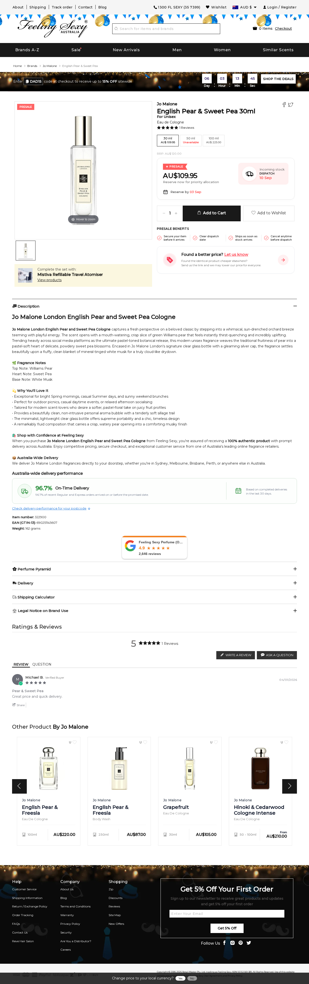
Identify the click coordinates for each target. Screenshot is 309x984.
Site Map (115, 915)
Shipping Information (27, 898)
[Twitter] (291, 105)
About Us (66, 889)
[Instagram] (232, 943)
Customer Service (24, 889)
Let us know (236, 254)
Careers (65, 949)
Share (20, 705)
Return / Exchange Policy (29, 906)
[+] (176, 213)
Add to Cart (213, 213)
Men (177, 50)
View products (49, 280)
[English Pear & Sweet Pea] (25, 250)
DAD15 (36, 81)
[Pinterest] (241, 943)
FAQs (16, 924)
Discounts (115, 898)
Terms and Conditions (75, 906)
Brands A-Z (27, 50)
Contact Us (20, 932)
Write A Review (238, 655)
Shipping (37, 7)
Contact (85, 7)
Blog (102, 7)
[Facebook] (284, 105)
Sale (76, 50)
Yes (180, 978)
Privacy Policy (70, 924)
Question (41, 664)
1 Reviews (186, 127)
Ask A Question (279, 655)
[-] (163, 213)
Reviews (114, 906)
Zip (111, 889)
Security (66, 932)
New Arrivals (126, 50)
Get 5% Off (227, 928)
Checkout (283, 28)
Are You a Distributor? (75, 941)
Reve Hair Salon (23, 941)
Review (21, 664)
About (18, 7)
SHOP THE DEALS (278, 79)
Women (222, 50)
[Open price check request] (283, 260)
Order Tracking (22, 915)
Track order (62, 7)
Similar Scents (278, 50)
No (192, 978)
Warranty (67, 915)
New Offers (116, 924)
